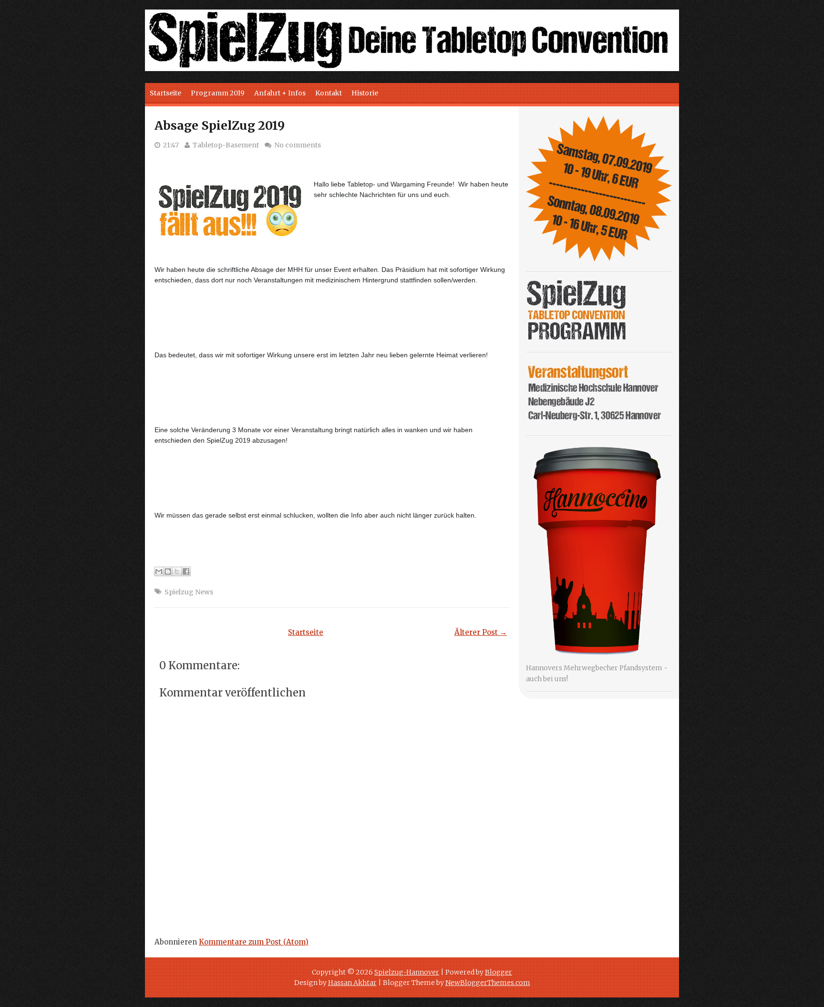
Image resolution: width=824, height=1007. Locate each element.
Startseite (165, 93)
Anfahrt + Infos (280, 93)
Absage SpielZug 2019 (219, 125)
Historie (364, 93)
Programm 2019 (218, 93)
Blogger (498, 972)
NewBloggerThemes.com (487, 982)
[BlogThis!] (168, 571)
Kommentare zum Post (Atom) (254, 941)
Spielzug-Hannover (406, 972)
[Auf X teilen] (177, 571)
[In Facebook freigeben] (186, 571)
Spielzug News (189, 592)
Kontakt (328, 93)
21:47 (171, 145)
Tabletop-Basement (226, 145)
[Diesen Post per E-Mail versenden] (159, 571)
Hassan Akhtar (352, 982)
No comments (297, 145)
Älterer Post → (480, 632)
